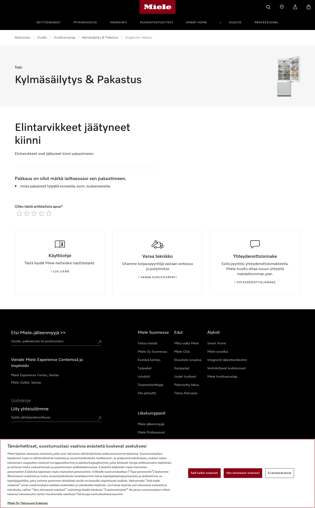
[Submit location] (99, 342)
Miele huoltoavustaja (222, 376)
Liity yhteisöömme (30, 409)
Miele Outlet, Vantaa (26, 382)
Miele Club (182, 351)
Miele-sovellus (217, 351)
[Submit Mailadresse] (99, 418)
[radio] (19, 213)
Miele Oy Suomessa (152, 351)
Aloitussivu (22, 37)
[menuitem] (51, 22)
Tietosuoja (27, 503)
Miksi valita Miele (186, 343)
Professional (267, 22)
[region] (157, 473)
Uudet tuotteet (185, 376)
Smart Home (196, 22)
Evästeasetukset (279, 473)
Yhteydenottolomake (256, 282)
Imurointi (118, 22)
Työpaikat (145, 368)
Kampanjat (181, 368)
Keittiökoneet (49, 22)
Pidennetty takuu (186, 385)
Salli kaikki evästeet (204, 473)
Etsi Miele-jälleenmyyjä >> (38, 333)
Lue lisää (61, 271)
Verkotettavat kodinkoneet (226, 368)
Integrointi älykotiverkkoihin (227, 360)
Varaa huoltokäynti (159, 277)
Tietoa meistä (147, 343)
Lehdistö (144, 376)
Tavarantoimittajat (150, 385)
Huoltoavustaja (64, 37)
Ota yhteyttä (147, 393)
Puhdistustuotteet (156, 22)
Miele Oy (13, 503)
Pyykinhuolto (85, 22)
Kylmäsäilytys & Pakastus (100, 37)
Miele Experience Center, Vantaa (35, 375)
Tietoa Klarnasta (185, 393)
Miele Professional (151, 432)
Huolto (235, 22)
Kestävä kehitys (149, 360)
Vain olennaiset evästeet (243, 473)
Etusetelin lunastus (188, 360)
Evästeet (42, 503)
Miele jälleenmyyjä (151, 424)
